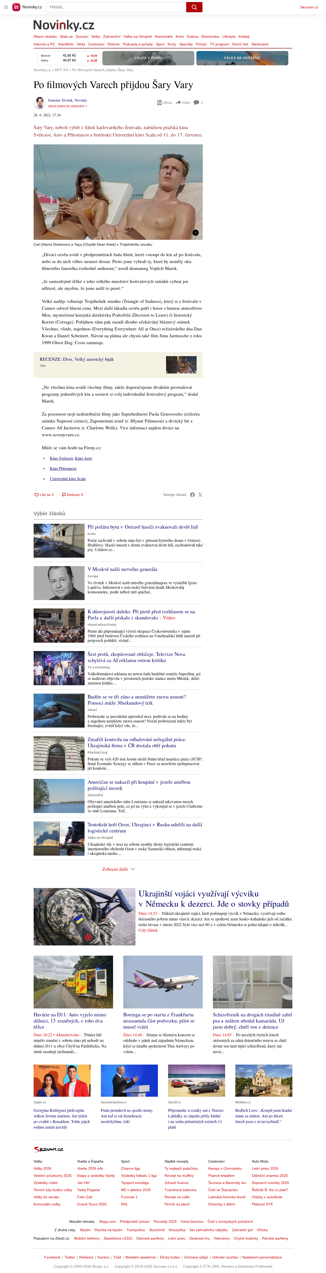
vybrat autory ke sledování (66, 106)
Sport (160, 44)
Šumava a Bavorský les (227, 1183)
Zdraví (92, 710)
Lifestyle (229, 36)
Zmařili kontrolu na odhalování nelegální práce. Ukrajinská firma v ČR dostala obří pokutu (137, 742)
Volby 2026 (42, 1168)
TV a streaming (99, 667)
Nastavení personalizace (262, 1257)
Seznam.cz (309, 7)
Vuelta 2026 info (90, 1168)
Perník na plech (177, 1204)
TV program (219, 44)
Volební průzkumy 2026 (53, 1176)
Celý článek (148, 930)
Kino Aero (83, 458)
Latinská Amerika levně (227, 1197)
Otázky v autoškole (267, 1197)
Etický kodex (170, 1257)
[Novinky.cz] (64, 26)
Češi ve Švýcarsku (223, 1190)
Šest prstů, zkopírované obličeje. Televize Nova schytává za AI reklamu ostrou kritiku (136, 657)
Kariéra (103, 1257)
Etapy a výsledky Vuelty (96, 1176)
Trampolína (136, 1230)
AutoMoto (66, 44)
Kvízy (172, 44)
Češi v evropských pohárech (230, 1221)
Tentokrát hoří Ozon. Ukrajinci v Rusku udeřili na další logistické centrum (145, 827)
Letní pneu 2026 (265, 1168)
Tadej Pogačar (88, 1190)
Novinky (81, 100)
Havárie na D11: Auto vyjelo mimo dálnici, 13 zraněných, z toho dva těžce (70, 1020)
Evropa (93, 576)
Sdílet (186, 102)
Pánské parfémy (275, 1238)
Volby (95, 36)
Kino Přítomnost (63, 468)
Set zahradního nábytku (208, 1230)
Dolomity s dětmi (221, 1204)
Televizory (222, 1238)
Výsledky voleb (46, 1183)
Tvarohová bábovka (181, 1190)
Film (43, 366)
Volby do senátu (46, 1197)
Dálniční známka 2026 (270, 1176)
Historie (113, 44)
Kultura (192, 36)
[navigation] (6, 7)
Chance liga (130, 1168)
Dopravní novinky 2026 (270, 1183)
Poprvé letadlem (221, 1176)
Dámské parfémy (150, 1238)
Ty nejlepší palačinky (181, 1168)
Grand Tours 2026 (91, 1204)
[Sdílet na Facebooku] (192, 494)
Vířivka (262, 1230)
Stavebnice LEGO (118, 1238)
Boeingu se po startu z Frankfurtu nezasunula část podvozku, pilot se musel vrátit (159, 1020)
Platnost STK (262, 1204)
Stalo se (66, 36)
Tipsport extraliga (135, 1183)
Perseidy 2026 (165, 1221)
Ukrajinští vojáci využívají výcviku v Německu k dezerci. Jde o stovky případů (214, 898)
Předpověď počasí (135, 1221)
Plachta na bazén (108, 1230)
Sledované (259, 44)
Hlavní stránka (45, 36)
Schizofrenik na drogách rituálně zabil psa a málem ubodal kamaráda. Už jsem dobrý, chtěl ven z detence (252, 1020)
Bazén (85, 1230)
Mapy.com (107, 1221)
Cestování (96, 44)
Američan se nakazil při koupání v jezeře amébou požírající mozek (139, 784)
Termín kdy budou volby (53, 1190)
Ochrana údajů (196, 1257)
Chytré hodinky (246, 1238)
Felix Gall (84, 1197)
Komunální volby (47, 1204)
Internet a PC (44, 44)
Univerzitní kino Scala (68, 478)
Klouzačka (177, 1230)
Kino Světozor (61, 458)
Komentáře (164, 36)
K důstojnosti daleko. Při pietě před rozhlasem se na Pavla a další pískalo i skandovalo (141, 614)
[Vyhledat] (194, 7)
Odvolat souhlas (225, 1257)
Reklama (86, 1257)
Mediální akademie (140, 1257)
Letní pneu (176, 1238)
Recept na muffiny (179, 1176)
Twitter (69, 1257)
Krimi (180, 36)
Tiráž (117, 1257)
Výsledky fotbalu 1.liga (139, 1176)
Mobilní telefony (87, 1238)
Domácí (82, 36)
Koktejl (244, 36)
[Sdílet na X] (200, 494)
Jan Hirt (83, 1183)
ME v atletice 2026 (136, 1190)
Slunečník (157, 1230)
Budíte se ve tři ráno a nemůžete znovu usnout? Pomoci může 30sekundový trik (137, 699)
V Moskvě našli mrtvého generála (122, 569)
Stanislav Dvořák (60, 100)
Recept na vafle (177, 1197)
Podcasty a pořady (138, 44)
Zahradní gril (242, 1230)
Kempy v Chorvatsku (225, 1168)
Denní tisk (240, 44)
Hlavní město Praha (102, 625)
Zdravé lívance (176, 1183)
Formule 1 (129, 1197)
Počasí (201, 44)
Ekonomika (210, 36)
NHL (124, 1204)
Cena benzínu (192, 1221)
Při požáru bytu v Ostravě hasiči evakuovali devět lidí (143, 526)
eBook (167, 102)
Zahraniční (111, 36)
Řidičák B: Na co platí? (270, 1190)
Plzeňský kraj (97, 752)
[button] (118, 192)
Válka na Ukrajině (138, 36)
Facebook (52, 1257)
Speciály (186, 44)
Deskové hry (199, 1238)
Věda (81, 44)
